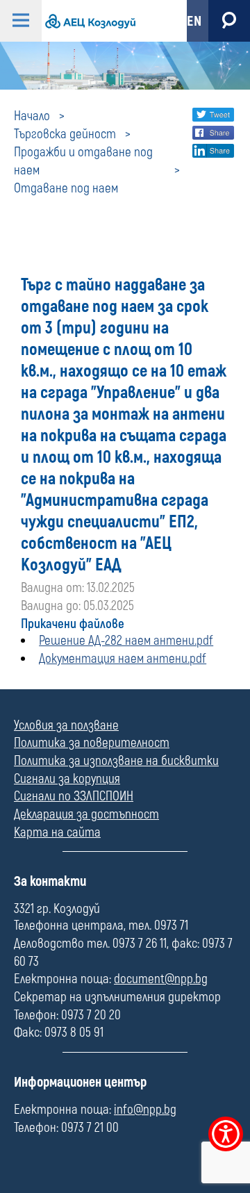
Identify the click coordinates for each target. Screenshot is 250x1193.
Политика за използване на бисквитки (116, 760)
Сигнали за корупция (67, 779)
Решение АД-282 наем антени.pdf (126, 640)
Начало (32, 116)
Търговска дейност (65, 134)
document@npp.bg (161, 979)
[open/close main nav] (21, 21)
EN (194, 21)
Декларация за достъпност (86, 814)
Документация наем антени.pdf (122, 658)
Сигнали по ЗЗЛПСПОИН (73, 796)
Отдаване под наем (66, 188)
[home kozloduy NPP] (102, 21)
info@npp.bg (145, 1109)
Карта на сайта (57, 832)
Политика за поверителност (91, 742)
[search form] (229, 21)
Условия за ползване (66, 725)
